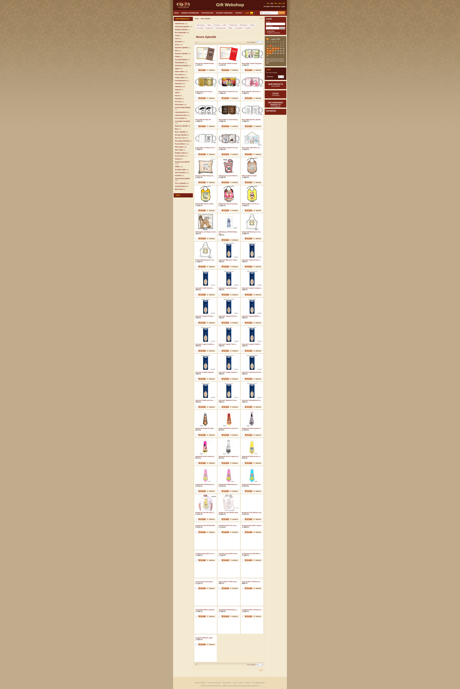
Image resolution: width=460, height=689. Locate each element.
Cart (268, 69)
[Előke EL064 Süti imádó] (252, 158)
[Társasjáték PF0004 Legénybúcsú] (205, 607)
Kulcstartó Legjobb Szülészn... (205, 344)
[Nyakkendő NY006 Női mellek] (205, 411)
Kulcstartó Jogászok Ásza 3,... (251, 260)
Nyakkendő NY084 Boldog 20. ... (252, 484)
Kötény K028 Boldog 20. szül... (251, 232)
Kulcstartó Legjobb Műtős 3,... (251, 316)
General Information (190, 13)
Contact (238, 13)
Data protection (227, 682)
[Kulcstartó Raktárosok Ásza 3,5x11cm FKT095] (205, 382)
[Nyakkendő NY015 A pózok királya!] (228, 411)
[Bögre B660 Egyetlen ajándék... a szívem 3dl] (252, 102)
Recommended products (275, 105)
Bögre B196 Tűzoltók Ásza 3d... (228, 91)
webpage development (239, 685)
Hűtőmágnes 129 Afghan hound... (206, 232)
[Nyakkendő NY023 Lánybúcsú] (205, 439)
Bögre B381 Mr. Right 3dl (203, 119)
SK (284, 3)
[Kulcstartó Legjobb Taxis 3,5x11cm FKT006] (228, 326)
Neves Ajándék (205, 18)
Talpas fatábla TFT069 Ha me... (251, 596)
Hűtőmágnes (244, 25)
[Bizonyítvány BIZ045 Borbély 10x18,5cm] (205, 46)
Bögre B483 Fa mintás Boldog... (229, 119)
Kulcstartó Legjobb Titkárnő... (251, 344)
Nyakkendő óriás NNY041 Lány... (252, 512)
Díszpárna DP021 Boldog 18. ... (205, 175)
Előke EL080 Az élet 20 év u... (251, 204)
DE (276, 3)
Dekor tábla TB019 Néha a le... (251, 147)
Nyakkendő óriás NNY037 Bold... (229, 512)
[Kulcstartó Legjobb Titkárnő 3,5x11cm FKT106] (252, 326)
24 (267, 53)
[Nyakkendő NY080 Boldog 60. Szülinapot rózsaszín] (228, 467)
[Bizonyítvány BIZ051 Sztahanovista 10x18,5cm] (228, 46)
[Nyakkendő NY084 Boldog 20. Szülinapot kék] (252, 467)
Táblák (230, 28)
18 (270, 51)
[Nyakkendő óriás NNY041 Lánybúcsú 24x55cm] (252, 495)
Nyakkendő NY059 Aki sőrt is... (251, 456)
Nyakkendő (209, 28)
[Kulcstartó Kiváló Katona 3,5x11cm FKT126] (205, 270)
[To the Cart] (202, 70)
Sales (275, 94)
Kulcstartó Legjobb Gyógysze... (252, 288)
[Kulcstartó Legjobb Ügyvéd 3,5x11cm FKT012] (228, 354)
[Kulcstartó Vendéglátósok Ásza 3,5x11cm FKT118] (252, 382)
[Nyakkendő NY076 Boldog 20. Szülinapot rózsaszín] (205, 467)
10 (267, 48)
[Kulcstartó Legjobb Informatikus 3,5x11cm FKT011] (228, 298)
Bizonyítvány (201, 25)
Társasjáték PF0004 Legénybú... (205, 625)
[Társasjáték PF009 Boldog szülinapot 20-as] (228, 607)
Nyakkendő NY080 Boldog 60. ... (229, 484)
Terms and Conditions (214, 682)
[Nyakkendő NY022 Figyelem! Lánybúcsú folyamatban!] (252, 411)
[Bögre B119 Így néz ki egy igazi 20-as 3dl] (205, 74)
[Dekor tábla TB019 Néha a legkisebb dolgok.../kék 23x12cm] (252, 130)
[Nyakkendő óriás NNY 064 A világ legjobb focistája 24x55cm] (205, 495)
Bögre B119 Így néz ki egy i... (204, 91)
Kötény (252, 25)
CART (250, 13)
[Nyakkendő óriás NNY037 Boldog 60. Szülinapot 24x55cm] (228, 495)
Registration (271, 31)
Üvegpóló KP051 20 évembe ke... (252, 625)
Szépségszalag (221, 28)
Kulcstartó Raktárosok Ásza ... (204, 400)
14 (278, 48)
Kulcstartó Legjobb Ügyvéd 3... (228, 372)
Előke (225, 25)
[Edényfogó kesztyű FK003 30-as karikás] (228, 158)
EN (272, 3)
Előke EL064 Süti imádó (249, 175)
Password (269, 26)
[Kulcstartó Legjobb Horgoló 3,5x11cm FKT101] (205, 298)
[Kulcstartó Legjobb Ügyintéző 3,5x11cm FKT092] (205, 354)
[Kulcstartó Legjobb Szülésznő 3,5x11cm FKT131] (205, 326)
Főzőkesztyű (233, 25)
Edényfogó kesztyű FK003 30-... (229, 175)
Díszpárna (217, 25)
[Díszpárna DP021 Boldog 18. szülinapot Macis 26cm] (205, 158)
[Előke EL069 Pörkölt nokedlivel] (205, 186)
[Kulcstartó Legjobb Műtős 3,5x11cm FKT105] (252, 298)
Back (261, 18)
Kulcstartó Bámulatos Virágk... (228, 260)
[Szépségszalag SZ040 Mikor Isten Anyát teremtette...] (252, 551)
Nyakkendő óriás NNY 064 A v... (205, 512)
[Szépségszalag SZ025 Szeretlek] (228, 551)
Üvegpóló (248, 28)
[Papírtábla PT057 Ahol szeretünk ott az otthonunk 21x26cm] (228, 523)
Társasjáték (238, 28)
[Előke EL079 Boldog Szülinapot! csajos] (228, 186)
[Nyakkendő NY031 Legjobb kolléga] (228, 439)
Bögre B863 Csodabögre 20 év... (205, 147)
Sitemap (247, 682)
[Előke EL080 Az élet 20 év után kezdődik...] (252, 186)
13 (275, 48)
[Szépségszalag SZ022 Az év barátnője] (205, 551)
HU (268, 3)
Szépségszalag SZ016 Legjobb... (252, 540)
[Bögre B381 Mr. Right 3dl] (205, 102)
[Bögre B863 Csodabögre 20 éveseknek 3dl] (205, 130)
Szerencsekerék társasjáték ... (204, 596)
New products (275, 85)
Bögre (209, 25)
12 (273, 48)
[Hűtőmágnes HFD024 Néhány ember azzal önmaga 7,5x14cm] (228, 214)
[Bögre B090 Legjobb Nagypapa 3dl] (252, 46)
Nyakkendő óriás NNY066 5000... (205, 540)
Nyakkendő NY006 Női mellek (204, 428)
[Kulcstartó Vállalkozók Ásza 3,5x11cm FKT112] (228, 382)
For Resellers (207, 13)
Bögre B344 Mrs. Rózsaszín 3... (251, 91)
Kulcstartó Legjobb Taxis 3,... (228, 344)
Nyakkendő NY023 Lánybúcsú (204, 456)
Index (176, 13)
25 (270, 53)
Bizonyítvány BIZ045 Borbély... (205, 63)
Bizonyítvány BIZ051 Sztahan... (228, 63)
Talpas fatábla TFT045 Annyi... (228, 596)
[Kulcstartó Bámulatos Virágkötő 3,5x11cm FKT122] (228, 242)
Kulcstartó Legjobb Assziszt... (228, 288)
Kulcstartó (200, 28)
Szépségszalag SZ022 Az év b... (205, 568)
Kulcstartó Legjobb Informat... (228, 316)
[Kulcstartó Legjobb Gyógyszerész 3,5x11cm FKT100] (252, 270)
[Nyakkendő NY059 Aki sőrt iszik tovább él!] (252, 439)
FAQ (235, 682)
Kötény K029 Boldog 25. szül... (205, 260)
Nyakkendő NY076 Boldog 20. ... (205, 484)
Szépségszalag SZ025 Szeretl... (228, 568)
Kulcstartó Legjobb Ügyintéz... (205, 372)
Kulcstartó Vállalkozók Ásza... (228, 400)
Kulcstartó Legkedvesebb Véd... (252, 372)
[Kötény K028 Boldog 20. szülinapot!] (252, 214)
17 (267, 51)
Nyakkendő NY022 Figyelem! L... (252, 428)
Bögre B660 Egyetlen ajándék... (251, 119)
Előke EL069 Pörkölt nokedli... (204, 204)
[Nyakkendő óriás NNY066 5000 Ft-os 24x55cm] (205, 523)
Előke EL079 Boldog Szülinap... (228, 204)
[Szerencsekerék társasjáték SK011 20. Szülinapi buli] (205, 579)
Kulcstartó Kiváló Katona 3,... (204, 288)
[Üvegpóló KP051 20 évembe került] (252, 607)
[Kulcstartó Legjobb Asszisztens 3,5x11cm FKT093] (228, 270)
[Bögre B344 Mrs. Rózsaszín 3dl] (252, 74)
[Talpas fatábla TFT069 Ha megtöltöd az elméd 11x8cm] (252, 579)
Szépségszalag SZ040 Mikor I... (251, 568)
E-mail (268, 22)
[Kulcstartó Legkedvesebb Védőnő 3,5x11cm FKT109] (252, 354)
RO (280, 3)
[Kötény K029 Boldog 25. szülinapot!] (205, 242)
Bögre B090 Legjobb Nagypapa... (252, 63)
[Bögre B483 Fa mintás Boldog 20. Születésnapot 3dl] (228, 102)
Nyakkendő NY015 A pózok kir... (229, 428)
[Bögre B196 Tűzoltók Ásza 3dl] (228, 74)
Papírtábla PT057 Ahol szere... (228, 540)
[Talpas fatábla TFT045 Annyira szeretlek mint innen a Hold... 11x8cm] (228, 579)
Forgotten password (273, 33)
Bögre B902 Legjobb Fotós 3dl (228, 147)
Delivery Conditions (224, 13)
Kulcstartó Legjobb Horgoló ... (205, 316)
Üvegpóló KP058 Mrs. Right (204, 653)
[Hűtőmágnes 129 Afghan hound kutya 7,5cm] (205, 214)
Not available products (259, 682)
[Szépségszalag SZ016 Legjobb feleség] (252, 523)
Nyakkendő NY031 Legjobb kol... (229, 456)
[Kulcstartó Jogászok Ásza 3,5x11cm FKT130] (252, 242)
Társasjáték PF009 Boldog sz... (228, 625)
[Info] (211, 70)
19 (273, 51)
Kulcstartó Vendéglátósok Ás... (251, 400)
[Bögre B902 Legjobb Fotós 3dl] (228, 130)
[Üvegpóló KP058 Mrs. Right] (205, 635)
